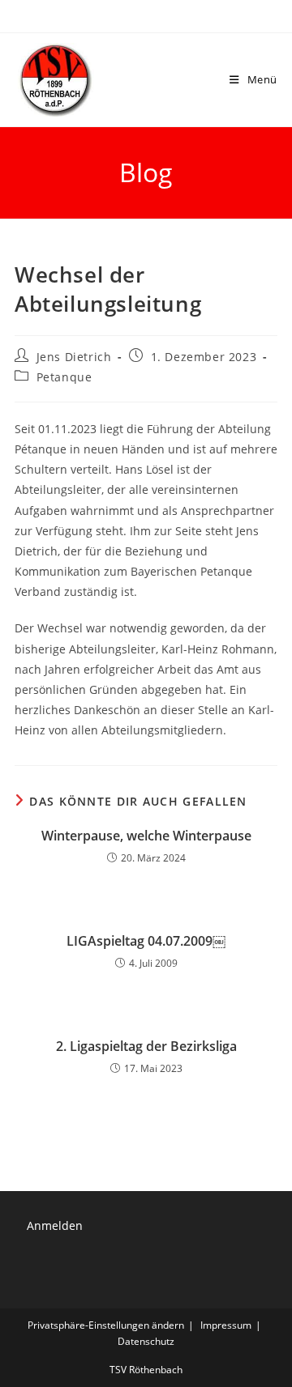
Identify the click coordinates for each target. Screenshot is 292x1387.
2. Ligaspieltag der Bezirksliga (146, 1046)
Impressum (225, 1325)
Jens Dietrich (74, 356)
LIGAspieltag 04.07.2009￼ (146, 941)
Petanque (64, 377)
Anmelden (55, 1225)
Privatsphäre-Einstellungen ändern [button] (106, 1325)
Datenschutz (146, 1341)
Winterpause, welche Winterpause (146, 836)
